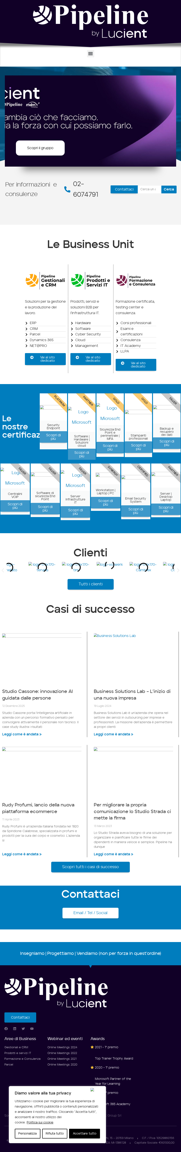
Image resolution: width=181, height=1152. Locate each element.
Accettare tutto (84, 1133)
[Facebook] (6, 1028)
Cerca (169, 189)
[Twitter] (23, 1028)
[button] (90, 53)
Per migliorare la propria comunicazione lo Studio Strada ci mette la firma (132, 811)
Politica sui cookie (40, 1122)
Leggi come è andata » (22, 734)
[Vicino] (97, 1089)
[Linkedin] (14, 1028)
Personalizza (27, 1133)
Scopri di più (53, 436)
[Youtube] (32, 1028)
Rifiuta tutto (55, 1133)
